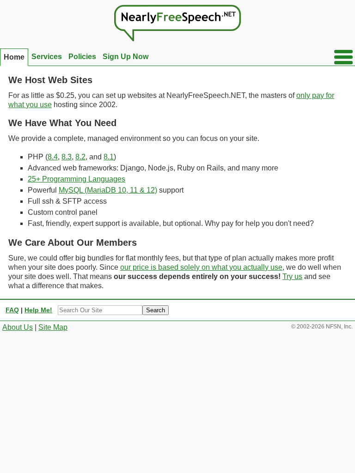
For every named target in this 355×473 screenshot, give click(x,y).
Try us (292, 276)
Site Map (52, 327)
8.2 (80, 157)
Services (46, 57)
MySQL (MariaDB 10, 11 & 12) (108, 190)
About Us (17, 327)
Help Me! (38, 310)
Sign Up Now (125, 57)
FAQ (12, 310)
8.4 (53, 157)
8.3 (66, 157)
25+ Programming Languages (76, 179)
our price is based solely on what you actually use (201, 267)
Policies (82, 57)
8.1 (109, 157)
